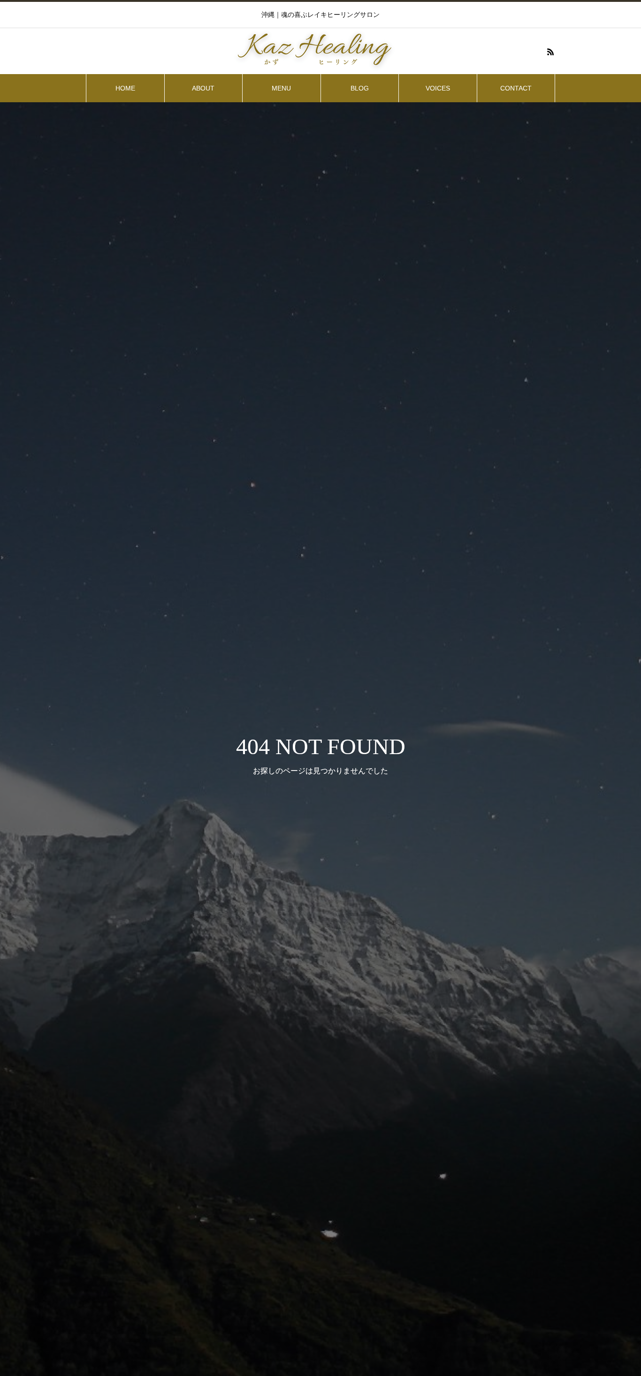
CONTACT (516, 88)
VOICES (438, 88)
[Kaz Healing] (320, 51)
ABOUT (203, 88)
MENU (281, 88)
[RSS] (550, 51)
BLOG (360, 88)
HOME (125, 88)
